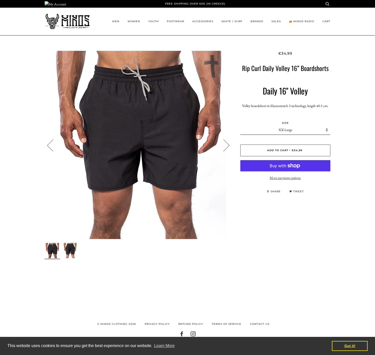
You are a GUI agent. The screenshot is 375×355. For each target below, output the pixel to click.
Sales (276, 21)
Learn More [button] (164, 346)
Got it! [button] (349, 346)
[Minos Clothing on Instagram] (193, 335)
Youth (153, 21)
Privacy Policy (157, 324)
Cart (326, 21)
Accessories (202, 21)
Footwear (175, 21)
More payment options (285, 177)
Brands (257, 21)
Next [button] (223, 145)
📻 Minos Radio (301, 21)
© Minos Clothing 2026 (116, 324)
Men (115, 21)
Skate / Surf (231, 21)
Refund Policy (190, 324)
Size (285, 123)
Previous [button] (53, 145)
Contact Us (259, 324)
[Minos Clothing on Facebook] (181, 335)
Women (134, 21)
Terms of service (226, 324)
